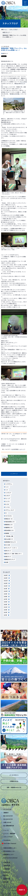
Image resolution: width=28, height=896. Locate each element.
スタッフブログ (10, 23)
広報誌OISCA (14, 781)
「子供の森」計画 (9, 536)
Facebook (7, 840)
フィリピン (7, 507)
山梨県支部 (6, 869)
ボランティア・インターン (11, 548)
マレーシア (7, 498)
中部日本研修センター (10, 521)
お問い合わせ (7, 822)
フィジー (7, 487)
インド (6, 490)
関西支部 (6, 875)
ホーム (5, 29)
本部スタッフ (6, 32)
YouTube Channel (10, 843)
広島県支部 (6, 879)
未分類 (6, 562)
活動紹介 (6, 812)
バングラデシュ (8, 484)
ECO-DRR (7, 545)
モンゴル (7, 504)
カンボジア (7, 495)
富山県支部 (6, 872)
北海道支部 (6, 862)
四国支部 (6, 882)
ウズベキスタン (8, 516)
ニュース (6, 830)
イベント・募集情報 (9, 833)
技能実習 (7, 533)
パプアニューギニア (9, 510)
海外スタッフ (8, 550)
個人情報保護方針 (8, 826)
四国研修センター (9, 527)
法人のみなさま (8, 819)
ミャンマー (7, 501)
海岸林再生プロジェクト (10, 542)
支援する (22, 890)
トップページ (14, 473)
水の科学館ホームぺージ (18, 449)
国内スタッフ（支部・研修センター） (13, 553)
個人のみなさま (8, 816)
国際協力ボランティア (10, 559)
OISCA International (10, 858)
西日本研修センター (9, 530)
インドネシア (8, 492)
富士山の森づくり (9, 539)
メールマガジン (14, 775)
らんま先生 (24, 82)
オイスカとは (7, 809)
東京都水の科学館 (14, 94)
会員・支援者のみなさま (14, 787)
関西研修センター (9, 524)
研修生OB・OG (8, 519)
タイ (6, 513)
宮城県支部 (6, 865)
